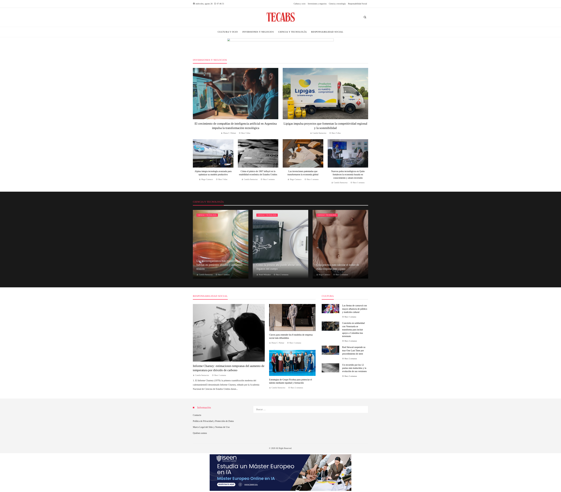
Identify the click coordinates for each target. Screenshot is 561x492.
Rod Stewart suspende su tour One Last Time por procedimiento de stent (353, 350)
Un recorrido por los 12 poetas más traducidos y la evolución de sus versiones (354, 368)
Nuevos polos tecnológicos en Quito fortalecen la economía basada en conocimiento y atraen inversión (348, 174)
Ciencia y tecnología (207, 215)
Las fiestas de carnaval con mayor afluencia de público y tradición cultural (354, 308)
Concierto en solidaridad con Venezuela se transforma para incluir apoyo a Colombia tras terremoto (353, 329)
